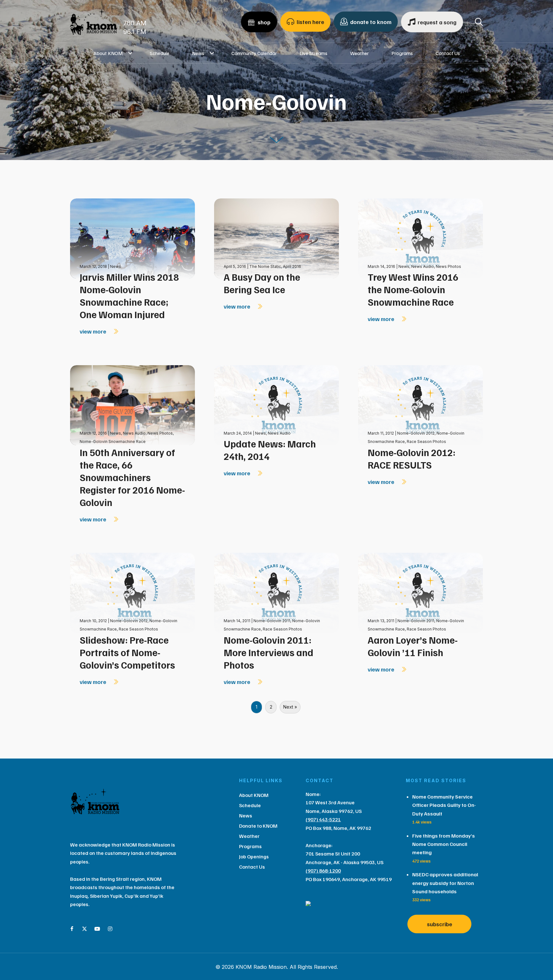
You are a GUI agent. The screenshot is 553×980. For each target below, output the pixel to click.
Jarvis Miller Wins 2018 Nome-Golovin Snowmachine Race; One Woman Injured (129, 295)
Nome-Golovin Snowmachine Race (113, 441)
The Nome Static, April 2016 (275, 266)
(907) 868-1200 (323, 870)
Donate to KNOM (258, 826)
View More (94, 331)
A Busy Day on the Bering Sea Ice (262, 283)
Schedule (159, 53)
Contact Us (448, 53)
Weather (359, 53)
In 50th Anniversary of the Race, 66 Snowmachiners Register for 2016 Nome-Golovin (132, 477)
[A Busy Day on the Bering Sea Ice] (276, 238)
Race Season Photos (426, 441)
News (198, 53)
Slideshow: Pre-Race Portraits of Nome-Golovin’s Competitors (127, 652)
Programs (402, 53)
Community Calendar (254, 53)
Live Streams (313, 53)
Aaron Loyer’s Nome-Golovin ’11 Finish (413, 646)
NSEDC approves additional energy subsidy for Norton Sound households (445, 883)
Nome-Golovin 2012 (416, 433)
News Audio (422, 266)
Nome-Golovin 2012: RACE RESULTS (411, 458)
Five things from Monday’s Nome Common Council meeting (443, 844)
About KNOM (108, 53)
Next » (290, 707)
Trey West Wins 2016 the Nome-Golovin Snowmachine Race (413, 289)
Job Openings (254, 856)
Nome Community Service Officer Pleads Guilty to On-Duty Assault (444, 805)
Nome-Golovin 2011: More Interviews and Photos (268, 652)
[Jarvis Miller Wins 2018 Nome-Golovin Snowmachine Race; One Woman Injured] (132, 238)
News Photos (448, 266)
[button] (130, 53)
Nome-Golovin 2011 (271, 620)
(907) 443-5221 (323, 819)
